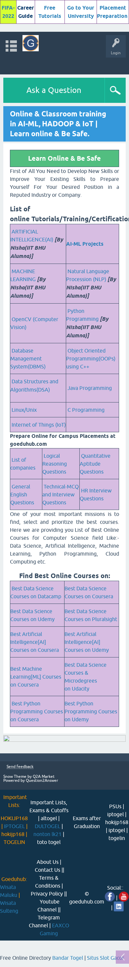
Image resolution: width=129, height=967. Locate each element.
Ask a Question (53, 90)
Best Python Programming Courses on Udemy (90, 711)
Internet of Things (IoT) (39, 425)
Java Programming (89, 388)
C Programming (86, 410)
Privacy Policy (47, 894)
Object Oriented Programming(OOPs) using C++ (90, 358)
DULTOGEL (47, 826)
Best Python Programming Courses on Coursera (36, 711)
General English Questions (22, 494)
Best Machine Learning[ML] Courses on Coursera (35, 677)
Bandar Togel (67, 958)
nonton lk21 (47, 834)
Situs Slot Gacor (105, 958)
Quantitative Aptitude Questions (95, 464)
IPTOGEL (14, 826)
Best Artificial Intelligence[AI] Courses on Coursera (34, 642)
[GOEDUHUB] (30, 43)
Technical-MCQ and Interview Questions (60, 494)
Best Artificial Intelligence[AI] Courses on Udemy (86, 642)
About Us (48, 862)
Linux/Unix (24, 410)
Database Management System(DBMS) (28, 358)
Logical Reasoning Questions (54, 464)
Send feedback (20, 767)
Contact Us (47, 870)
